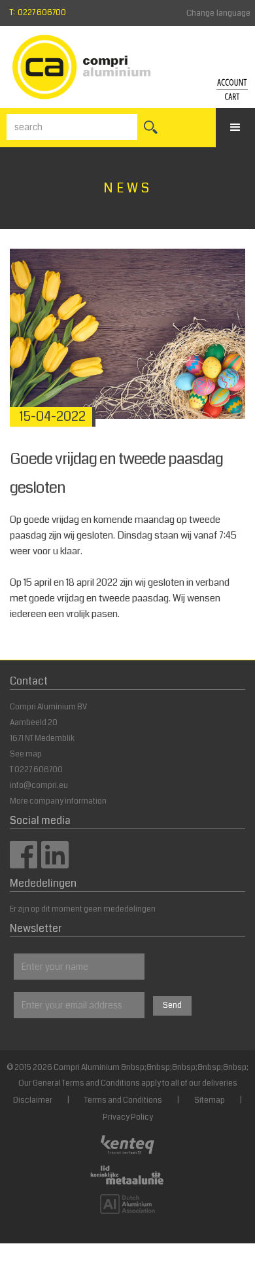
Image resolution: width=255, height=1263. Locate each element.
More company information (58, 801)
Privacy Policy (128, 1117)
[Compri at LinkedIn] (55, 864)
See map (26, 754)
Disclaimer (32, 1100)
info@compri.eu (39, 785)
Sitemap (209, 1100)
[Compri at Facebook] (23, 864)
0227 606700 (38, 769)
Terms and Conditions (123, 1100)
